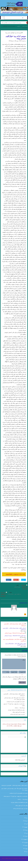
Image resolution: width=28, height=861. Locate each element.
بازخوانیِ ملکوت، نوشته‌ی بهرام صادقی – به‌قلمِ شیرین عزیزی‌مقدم (14, 785)
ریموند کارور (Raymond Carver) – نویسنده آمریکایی (15, 635)
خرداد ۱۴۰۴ (25, 836)
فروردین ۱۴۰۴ (24, 842)
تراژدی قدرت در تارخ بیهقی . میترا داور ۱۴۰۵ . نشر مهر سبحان (15, 796)
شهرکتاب (20, 766)
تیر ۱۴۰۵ (25, 817)
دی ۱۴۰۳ (25, 851)
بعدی (10, 592)
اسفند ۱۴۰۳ (25, 845)
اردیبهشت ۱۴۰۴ (24, 839)
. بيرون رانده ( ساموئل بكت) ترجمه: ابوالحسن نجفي (11, 22)
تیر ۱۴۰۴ (25, 833)
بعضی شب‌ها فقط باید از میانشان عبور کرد (16, 709)
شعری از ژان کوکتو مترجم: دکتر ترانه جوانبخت (16, 701)
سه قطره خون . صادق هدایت (14, 594)
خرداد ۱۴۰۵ (25, 820)
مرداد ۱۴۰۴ (25, 830)
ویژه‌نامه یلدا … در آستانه (20, 707)
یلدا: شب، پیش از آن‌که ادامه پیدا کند (17, 714)
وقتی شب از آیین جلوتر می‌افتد (19, 712)
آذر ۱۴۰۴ (25, 823)
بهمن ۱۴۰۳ (25, 848)
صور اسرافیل (17, 587)
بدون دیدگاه (16, 40)
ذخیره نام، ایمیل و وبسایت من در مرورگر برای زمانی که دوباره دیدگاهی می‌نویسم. (14, 677)
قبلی (17, 585)
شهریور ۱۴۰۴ (24, 827)
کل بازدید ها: (22, 760)
